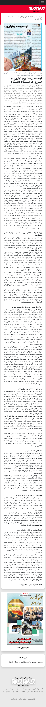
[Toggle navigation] (42, 2)
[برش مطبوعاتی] (35, 19)
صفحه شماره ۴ (12, 17)
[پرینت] (38, 19)
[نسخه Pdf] (41, 19)
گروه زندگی (23, 17)
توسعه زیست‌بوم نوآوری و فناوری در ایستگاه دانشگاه (25, 662)
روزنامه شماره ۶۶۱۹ (36, 17)
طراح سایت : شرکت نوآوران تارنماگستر (23, 699)
